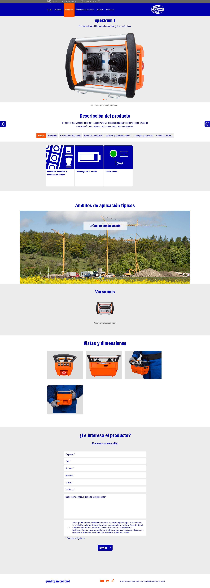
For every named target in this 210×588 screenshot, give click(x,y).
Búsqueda (87, 1)
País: (68, 461)
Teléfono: (70, 489)
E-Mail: (69, 482)
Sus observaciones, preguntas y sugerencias (86, 496)
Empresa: (70, 454)
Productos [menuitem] (69, 9)
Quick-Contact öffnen (207, 124)
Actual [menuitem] (49, 9)
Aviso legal (139, 581)
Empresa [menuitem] (58, 9)
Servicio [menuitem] (100, 9)
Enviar (103, 547)
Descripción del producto (106, 105)
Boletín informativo (70, 1)
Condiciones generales (158, 581)
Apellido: (70, 475)
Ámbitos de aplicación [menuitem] (85, 9)
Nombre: (70, 468)
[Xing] (112, 581)
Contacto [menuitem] (110, 9)
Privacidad (147, 581)
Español (54, 1)
